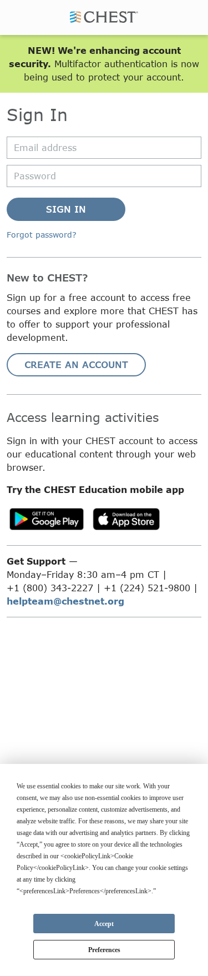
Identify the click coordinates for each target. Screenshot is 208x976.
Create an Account (76, 364)
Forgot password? (42, 234)
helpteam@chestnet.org (65, 601)
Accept (104, 924)
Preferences (104, 950)
